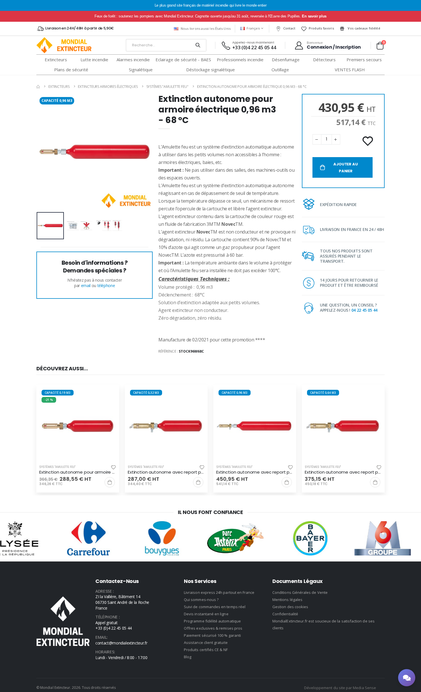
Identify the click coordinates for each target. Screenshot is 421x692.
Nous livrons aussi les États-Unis (206, 28)
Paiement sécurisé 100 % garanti (212, 635)
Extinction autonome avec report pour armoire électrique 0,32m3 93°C (166, 472)
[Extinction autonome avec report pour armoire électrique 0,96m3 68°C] (254, 425)
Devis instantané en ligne (206, 613)
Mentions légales (287, 599)
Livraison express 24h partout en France (219, 592)
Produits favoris (321, 28)
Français (253, 28)
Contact (289, 28)
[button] (380, 45)
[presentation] (45, 151)
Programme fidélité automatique (212, 621)
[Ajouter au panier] (110, 482)
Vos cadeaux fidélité (363, 28)
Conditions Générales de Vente (300, 592)
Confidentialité (285, 613)
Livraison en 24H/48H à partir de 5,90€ (79, 28)
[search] (198, 45)
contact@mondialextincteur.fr (121, 643)
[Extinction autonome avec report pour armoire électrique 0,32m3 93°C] (166, 425)
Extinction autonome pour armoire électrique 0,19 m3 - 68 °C (77, 472)
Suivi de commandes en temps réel (214, 606)
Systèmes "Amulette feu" (167, 86)
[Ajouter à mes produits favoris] (368, 141)
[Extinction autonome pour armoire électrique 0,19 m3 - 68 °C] (77, 425)
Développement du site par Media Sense (340, 687)
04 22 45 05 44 (364, 310)
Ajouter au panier (345, 167)
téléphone (106, 285)
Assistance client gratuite (206, 642)
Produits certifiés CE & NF (206, 649)
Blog (187, 656)
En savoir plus (314, 16)
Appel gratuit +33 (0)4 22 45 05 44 (113, 625)
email (86, 285)
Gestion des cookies (290, 606)
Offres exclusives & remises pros (213, 628)
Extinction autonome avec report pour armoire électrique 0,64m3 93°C (343, 472)
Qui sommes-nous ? (201, 599)
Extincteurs (59, 86)
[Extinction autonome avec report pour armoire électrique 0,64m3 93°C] (343, 425)
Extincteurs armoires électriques (107, 86)
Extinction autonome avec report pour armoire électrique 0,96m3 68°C (254, 472)
